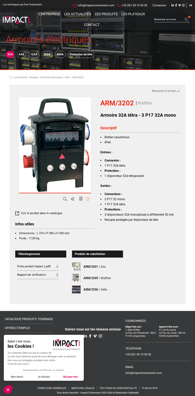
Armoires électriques (51, 77)
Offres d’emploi (17, 328)
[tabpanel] (55, 145)
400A (60, 54)
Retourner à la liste (164, 91)
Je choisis (44, 376)
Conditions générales (52, 388)
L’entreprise (49, 14)
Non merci (17, 376)
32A (10, 54)
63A (21, 54)
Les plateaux (133, 14)
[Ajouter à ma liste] (88, 199)
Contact (92, 25)
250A (46, 54)
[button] (8, 389)
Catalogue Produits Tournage (29, 319)
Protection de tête (81, 54)
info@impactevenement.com (95, 5)
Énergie (34, 77)
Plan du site (150, 388)
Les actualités (77, 14)
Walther (145, 103)
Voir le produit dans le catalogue (41, 213)
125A (33, 54)
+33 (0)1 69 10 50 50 (134, 5)
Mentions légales (82, 388)
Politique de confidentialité (118, 388)
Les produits (106, 14)
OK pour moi (70, 376)
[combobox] (169, 19)
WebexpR (133, 392)
